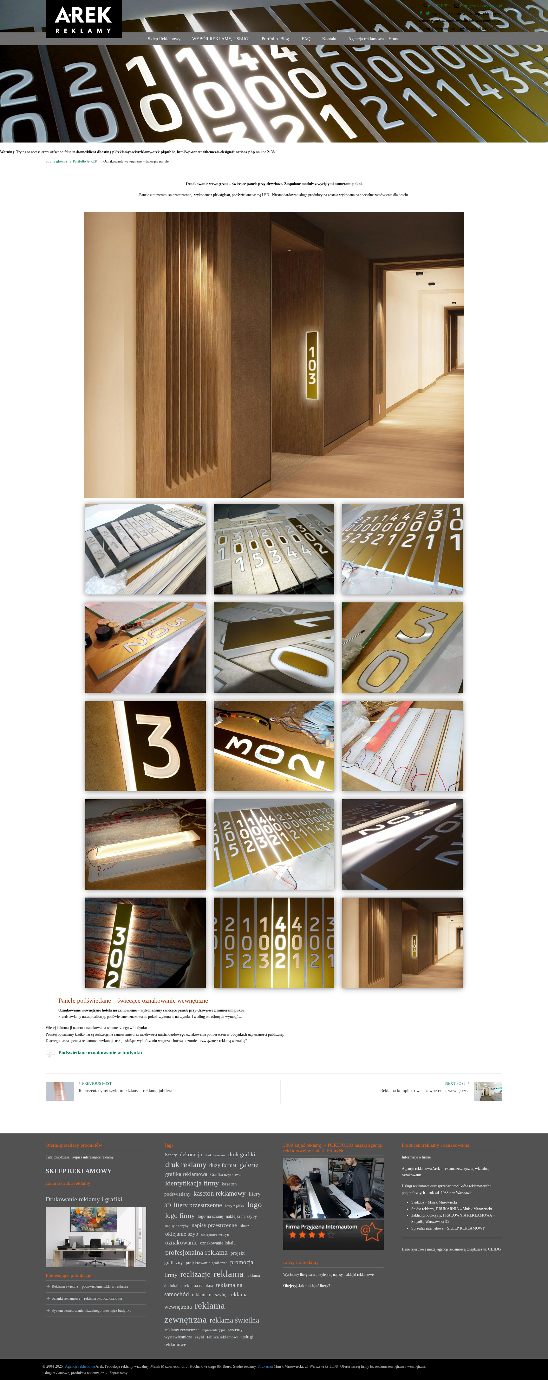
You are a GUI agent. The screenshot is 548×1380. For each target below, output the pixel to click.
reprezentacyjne (213, 1330)
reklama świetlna (234, 1320)
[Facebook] (421, 13)
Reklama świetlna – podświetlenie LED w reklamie (90, 1286)
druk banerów (215, 1155)
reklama (228, 1274)
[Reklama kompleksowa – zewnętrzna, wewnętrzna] (488, 1099)
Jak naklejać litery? (314, 1286)
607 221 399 (439, 5)
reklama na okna (198, 1285)
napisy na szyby (177, 1226)
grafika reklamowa (186, 1174)
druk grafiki (241, 1154)
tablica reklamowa (222, 1337)
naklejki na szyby (241, 1216)
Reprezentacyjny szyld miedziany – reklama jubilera (125, 1090)
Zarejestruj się (444, 29)
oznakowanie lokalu (218, 1243)
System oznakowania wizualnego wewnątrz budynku (91, 1310)
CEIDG (494, 1249)
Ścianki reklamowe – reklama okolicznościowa (87, 1298)
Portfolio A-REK (85, 161)
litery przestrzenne (198, 1204)
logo (254, 1204)
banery (171, 1155)
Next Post (456, 1083)
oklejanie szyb (181, 1234)
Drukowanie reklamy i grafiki (84, 1199)
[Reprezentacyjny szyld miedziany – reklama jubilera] (60, 1099)
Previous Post (96, 1083)
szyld (199, 1337)
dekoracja (191, 1154)
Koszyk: (481, 29)
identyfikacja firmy (192, 1183)
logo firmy (180, 1215)
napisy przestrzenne (214, 1225)
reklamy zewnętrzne (182, 1330)
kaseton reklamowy (219, 1193)
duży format (223, 1165)
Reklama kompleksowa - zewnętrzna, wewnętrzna (424, 1090)
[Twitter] (428, 13)
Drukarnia (265, 1366)
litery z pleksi (235, 1206)
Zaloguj (424, 29)
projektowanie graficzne (206, 1263)
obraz (244, 1226)
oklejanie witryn (215, 1234)
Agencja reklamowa (80, 1366)
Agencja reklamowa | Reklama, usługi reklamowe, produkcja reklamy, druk (84, 19)
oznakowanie (181, 1242)
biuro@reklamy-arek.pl (481, 5)
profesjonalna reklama (196, 1252)
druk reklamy (185, 1164)
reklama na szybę (209, 1294)
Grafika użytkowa (225, 1174)
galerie (248, 1165)
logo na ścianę (210, 1216)
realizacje (195, 1274)
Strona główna (56, 161)
